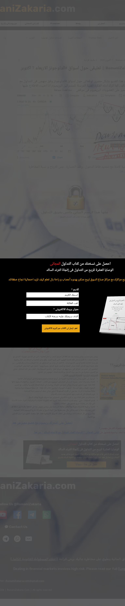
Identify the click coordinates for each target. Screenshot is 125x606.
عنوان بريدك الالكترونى (67, 309)
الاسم (76, 289)
